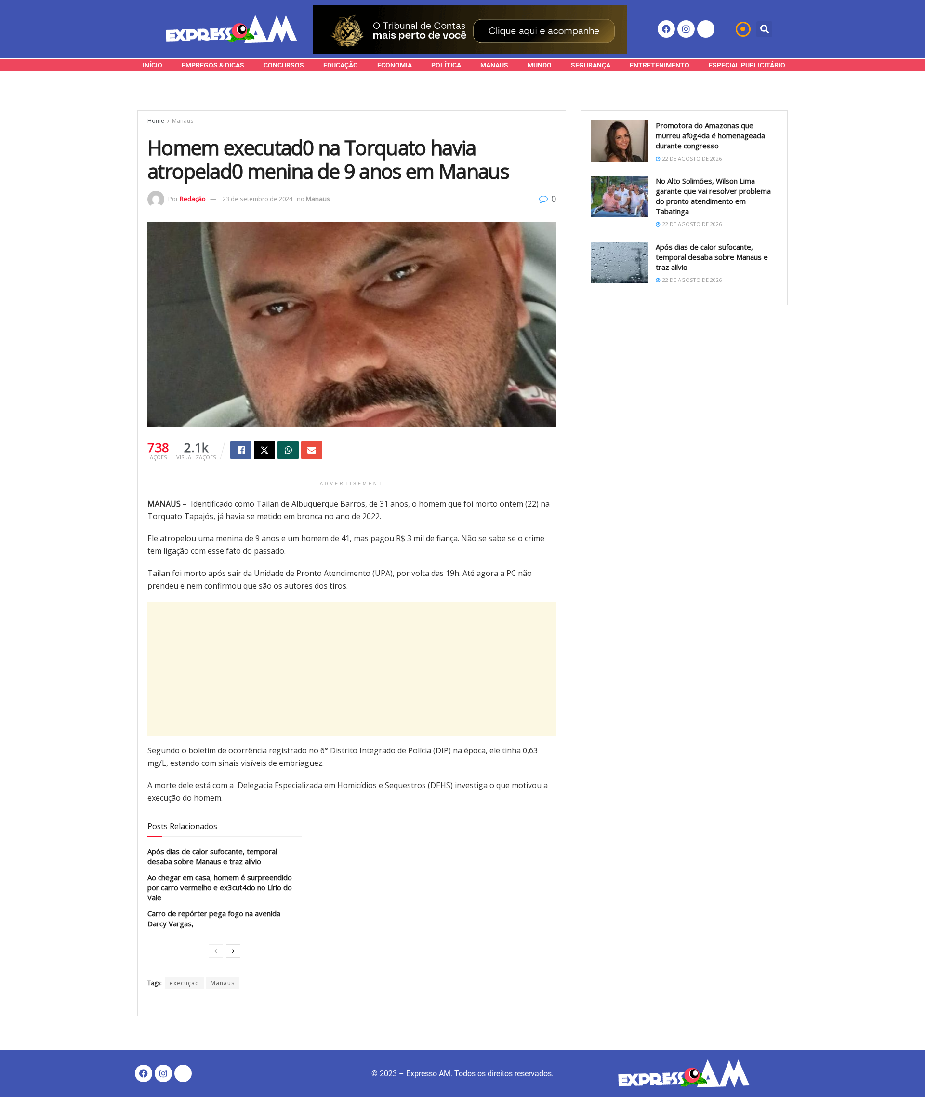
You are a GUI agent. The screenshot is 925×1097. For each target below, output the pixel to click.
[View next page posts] (233, 951)
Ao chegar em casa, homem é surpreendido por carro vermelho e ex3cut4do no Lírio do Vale (219, 887)
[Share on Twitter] (264, 450)
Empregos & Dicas (213, 65)
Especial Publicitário (747, 65)
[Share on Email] (311, 450)
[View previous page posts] (216, 951)
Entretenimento (659, 65)
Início (152, 65)
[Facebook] (666, 29)
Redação (193, 198)
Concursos (284, 65)
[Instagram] (686, 29)
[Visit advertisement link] (470, 29)
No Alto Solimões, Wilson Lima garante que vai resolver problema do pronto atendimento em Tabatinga (713, 196)
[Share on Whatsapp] (288, 450)
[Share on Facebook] (240, 450)
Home (155, 121)
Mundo (540, 65)
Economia (394, 65)
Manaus (494, 65)
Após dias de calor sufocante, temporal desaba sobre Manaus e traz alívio (212, 856)
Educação (340, 65)
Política (446, 65)
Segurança (590, 65)
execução (184, 983)
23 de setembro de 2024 (257, 198)
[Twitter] (705, 29)
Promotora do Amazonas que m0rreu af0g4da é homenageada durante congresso (710, 135)
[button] (764, 29)
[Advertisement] (351, 669)
